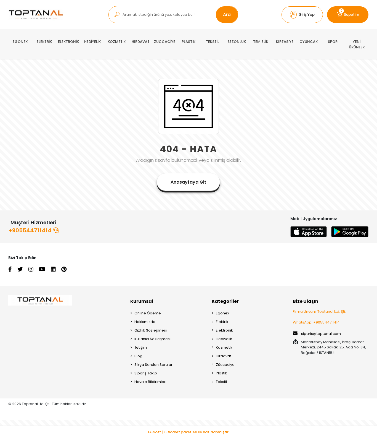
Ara (227, 14)
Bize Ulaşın (305, 301)
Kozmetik (224, 347)
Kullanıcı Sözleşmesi (152, 338)
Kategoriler (225, 301)
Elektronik (224, 330)
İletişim (140, 347)
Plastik (221, 373)
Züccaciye (225, 364)
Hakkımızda (144, 321)
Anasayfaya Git (188, 182)
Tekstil (221, 381)
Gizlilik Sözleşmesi (150, 330)
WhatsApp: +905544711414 (316, 322)
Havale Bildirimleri (150, 381)
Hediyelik (224, 338)
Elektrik (222, 321)
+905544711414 (30, 230)
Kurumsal (141, 301)
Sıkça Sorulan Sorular (153, 364)
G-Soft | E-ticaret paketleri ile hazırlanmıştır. (188, 432)
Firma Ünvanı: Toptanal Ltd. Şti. (319, 311)
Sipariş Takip (145, 373)
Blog (138, 356)
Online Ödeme (147, 313)
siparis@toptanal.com (321, 333)
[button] (302, 14)
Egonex (222, 313)
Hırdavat (223, 356)
